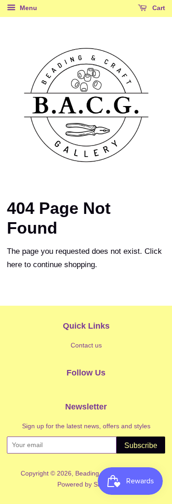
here (14, 264)
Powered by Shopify (86, 484)
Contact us (86, 345)
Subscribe (140, 445)
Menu (27, 7)
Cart (157, 7)
